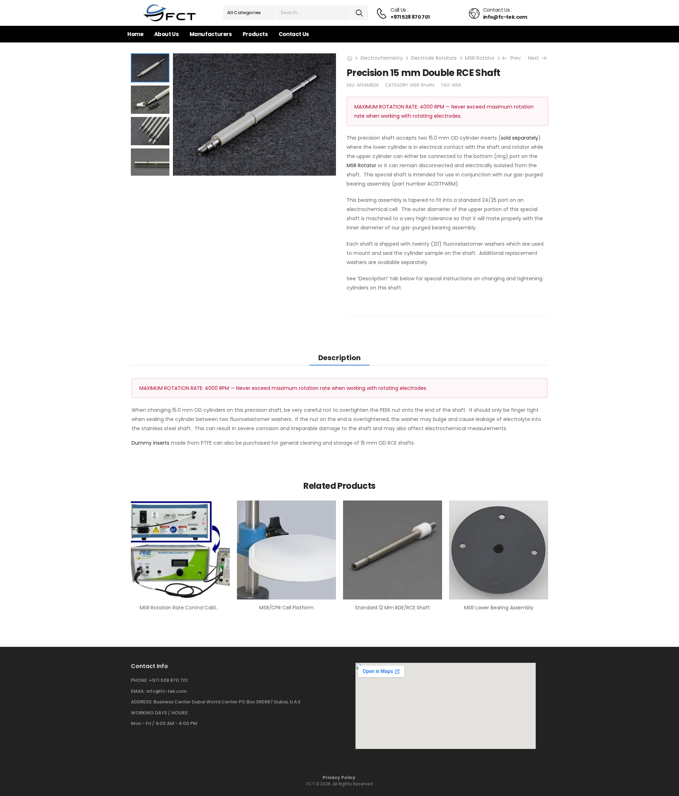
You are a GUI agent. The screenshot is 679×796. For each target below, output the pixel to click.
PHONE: (139, 680)
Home (135, 34)
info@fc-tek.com (166, 691)
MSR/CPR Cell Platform (286, 607)
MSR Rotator (480, 58)
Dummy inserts (150, 442)
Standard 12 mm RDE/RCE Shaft (392, 607)
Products (255, 34)
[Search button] (359, 12)
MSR (456, 85)
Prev (514, 58)
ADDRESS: (141, 701)
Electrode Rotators (434, 58)
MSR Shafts (422, 85)
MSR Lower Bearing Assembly (498, 607)
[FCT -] (170, 13)
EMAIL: (138, 691)
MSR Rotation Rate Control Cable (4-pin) (189, 607)
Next (535, 58)
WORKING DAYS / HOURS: (159, 713)
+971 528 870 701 (168, 680)
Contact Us (294, 34)
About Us (166, 34)
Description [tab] (339, 358)
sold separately (519, 137)
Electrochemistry (382, 58)
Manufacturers (211, 34)
